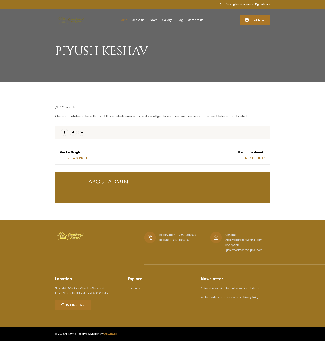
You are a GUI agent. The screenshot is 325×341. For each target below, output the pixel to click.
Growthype (110, 334)
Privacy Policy (250, 297)
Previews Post (74, 158)
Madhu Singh (69, 152)
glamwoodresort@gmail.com (251, 4)
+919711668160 (180, 240)
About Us (138, 20)
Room (153, 20)
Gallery (167, 20)
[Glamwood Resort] (72, 20)
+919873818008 (186, 234)
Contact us (195, 20)
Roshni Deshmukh (252, 152)
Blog (180, 20)
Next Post (254, 158)
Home (123, 20)
